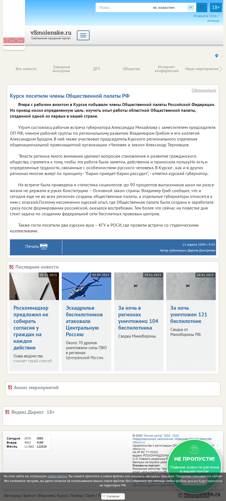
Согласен (113, 496)
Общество (131, 68)
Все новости (26, 68)
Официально (204, 90)
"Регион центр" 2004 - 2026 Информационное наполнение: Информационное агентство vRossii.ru (172, 439)
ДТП (96, 68)
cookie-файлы (57, 476)
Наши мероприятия (202, 68)
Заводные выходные (61, 68)
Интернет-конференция (167, 68)
